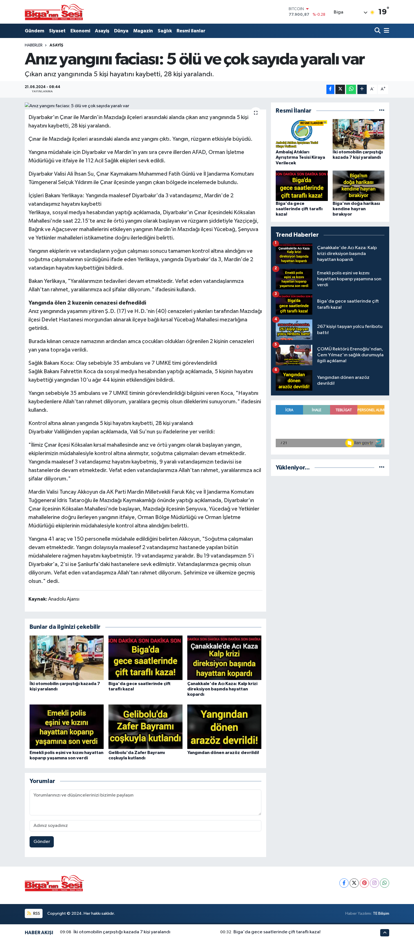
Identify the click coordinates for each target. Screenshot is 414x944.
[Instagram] (374, 883)
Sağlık (165, 30)
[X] (354, 883)
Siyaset (57, 30)
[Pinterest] (364, 883)
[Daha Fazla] (362, 89)
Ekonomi (80, 30)
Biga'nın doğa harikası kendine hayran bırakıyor (356, 208)
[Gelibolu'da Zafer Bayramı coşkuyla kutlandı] (145, 726)
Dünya (121, 30)
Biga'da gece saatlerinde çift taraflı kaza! (299, 208)
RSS (36, 913)
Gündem (34, 30)
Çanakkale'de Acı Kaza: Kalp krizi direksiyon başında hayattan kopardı (222, 689)
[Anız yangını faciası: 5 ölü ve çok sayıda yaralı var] (145, 106)
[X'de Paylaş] (340, 89)
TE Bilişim (381, 913)
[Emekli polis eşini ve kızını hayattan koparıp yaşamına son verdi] (67, 726)
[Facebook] (344, 883)
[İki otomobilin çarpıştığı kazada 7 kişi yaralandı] (67, 657)
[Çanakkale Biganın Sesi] (54, 12)
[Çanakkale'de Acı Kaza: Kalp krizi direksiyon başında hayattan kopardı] (224, 657)
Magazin (143, 30)
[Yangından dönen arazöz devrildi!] (224, 726)
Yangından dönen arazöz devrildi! (223, 752)
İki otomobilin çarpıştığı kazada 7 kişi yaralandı (122, 932)
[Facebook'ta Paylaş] (330, 89)
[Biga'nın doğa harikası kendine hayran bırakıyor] (359, 185)
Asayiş (102, 30)
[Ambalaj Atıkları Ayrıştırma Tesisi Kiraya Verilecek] (302, 134)
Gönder (42, 841)
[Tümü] (381, 110)
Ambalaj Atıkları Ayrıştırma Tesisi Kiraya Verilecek (300, 157)
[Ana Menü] (385, 31)
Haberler (34, 45)
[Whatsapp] (384, 883)
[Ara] (378, 31)
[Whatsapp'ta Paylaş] (351, 89)
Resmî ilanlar (191, 30)
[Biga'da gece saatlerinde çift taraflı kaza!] (145, 657)
